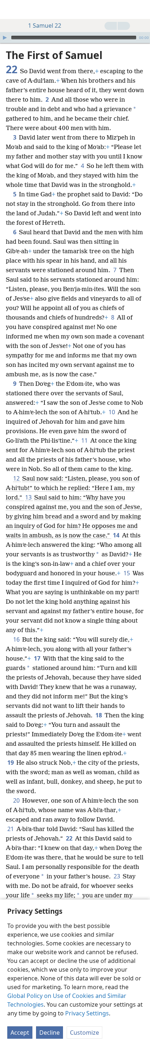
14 (117, 535)
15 (127, 573)
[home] (10, 9)
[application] (75, 37)
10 (112, 412)
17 (38, 658)
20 (17, 800)
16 (17, 639)
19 (11, 763)
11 (85, 440)
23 (117, 876)
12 (17, 478)
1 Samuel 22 (44, 25)
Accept (20, 1033)
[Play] (5, 37)
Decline (49, 1033)
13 (29, 497)
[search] (141, 9)
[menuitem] (10, 9)
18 (99, 715)
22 (70, 838)
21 (11, 829)
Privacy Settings (87, 1013)
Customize (84, 1033)
